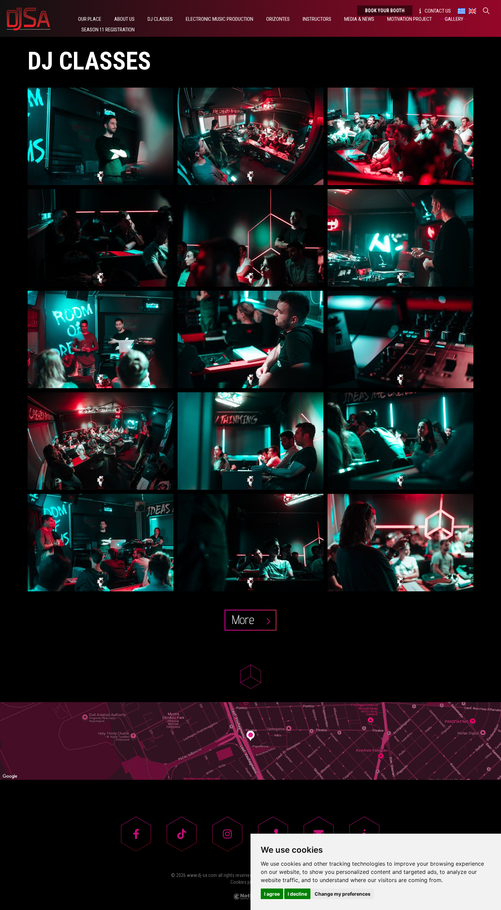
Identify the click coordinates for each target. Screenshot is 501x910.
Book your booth (385, 10)
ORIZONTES (278, 19)
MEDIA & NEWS (359, 19)
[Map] (250, 741)
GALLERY (454, 19)
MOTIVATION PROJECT (409, 19)
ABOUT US (124, 19)
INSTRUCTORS (317, 19)
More (245, 619)
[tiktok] (182, 834)
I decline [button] (297, 894)
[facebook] (136, 834)
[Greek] (461, 10)
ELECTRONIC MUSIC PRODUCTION (219, 19)
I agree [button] (272, 894)
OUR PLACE (89, 19)
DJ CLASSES (160, 19)
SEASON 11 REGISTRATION (108, 30)
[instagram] (227, 834)
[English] (472, 10)
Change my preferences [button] (342, 894)
